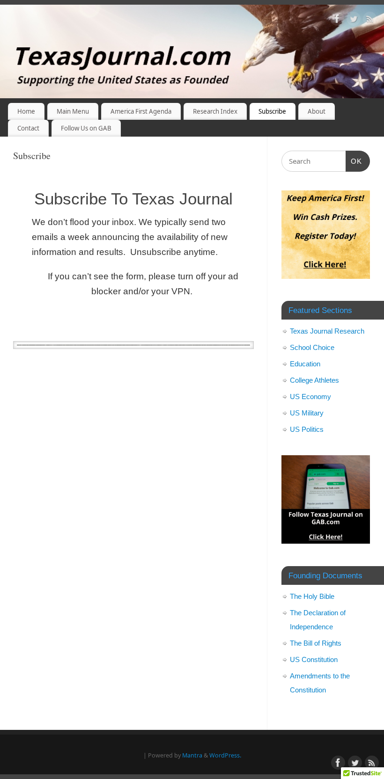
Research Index (215, 111)
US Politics (307, 429)
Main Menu (73, 111)
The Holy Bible (312, 596)
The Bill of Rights (315, 643)
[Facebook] (337, 20)
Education (305, 364)
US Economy (310, 396)
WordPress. (225, 755)
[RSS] (370, 20)
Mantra (192, 755)
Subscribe (272, 111)
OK (354, 161)
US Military (307, 413)
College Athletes (314, 380)
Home (26, 111)
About (316, 111)
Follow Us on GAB (86, 128)
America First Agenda (141, 111)
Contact (28, 128)
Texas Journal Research (327, 331)
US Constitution (314, 659)
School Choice (312, 347)
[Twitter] (354, 20)
